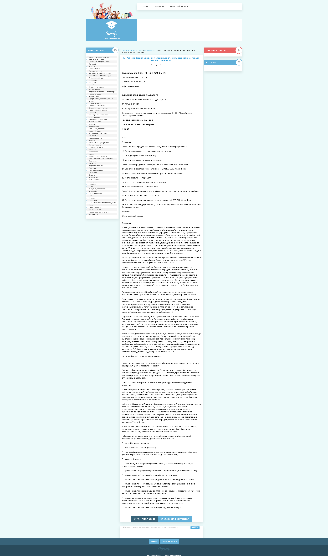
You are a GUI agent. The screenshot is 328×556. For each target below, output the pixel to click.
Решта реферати (96, 147)
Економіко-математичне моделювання (103, 202)
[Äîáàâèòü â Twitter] (173, 536)
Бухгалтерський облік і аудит (100, 75)
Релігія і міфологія (96, 170)
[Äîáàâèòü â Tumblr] (169, 536)
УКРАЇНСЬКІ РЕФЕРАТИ (111, 39)
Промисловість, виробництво (101, 159)
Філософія (93, 191)
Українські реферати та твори (132, 50)
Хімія (91, 196)
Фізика (91, 186)
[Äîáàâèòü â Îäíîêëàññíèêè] (130, 532)
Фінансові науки (95, 193)
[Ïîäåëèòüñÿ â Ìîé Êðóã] (126, 536)
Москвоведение (95, 138)
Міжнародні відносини (98, 133)
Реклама (92, 168)
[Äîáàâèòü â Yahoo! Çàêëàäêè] (180, 536)
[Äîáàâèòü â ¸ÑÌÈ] (192, 536)
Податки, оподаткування (99, 142)
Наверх (154, 542)
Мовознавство (95, 209)
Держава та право (96, 87)
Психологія (93, 161)
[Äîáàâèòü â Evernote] (169, 532)
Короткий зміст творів (98, 110)
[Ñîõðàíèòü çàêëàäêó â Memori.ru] (196, 532)
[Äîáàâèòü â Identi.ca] (180, 532)
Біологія (92, 66)
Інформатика (94, 96)
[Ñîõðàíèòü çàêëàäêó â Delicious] (153, 532)
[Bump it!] (157, 532)
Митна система (95, 179)
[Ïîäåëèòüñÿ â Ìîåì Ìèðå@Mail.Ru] (134, 532)
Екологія (92, 198)
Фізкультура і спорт (97, 189)
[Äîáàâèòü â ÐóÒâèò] (153, 536)
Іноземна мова (95, 94)
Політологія (93, 152)
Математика (94, 126)
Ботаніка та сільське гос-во (100, 73)
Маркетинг (93, 124)
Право (91, 154)
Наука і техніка (95, 145)
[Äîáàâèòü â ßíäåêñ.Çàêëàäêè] (184, 536)
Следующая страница (174, 518)
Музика (92, 140)
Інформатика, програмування (101, 98)
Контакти (93, 214)
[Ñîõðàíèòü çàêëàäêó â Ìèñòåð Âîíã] (199, 532)
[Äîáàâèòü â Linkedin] (188, 532)
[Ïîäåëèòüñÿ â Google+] (142, 532)
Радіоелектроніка (96, 165)
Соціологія (93, 175)
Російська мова (95, 122)
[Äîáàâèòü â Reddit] (149, 536)
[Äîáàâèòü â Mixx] (123, 536)
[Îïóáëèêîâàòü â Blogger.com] (146, 532)
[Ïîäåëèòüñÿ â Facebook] (126, 532)
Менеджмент (94, 135)
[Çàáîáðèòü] (149, 532)
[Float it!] (161, 532)
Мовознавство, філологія (99, 212)
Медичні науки (95, 131)
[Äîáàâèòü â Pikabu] (138, 536)
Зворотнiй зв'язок (179, 6)
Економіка (93, 200)
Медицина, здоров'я (97, 129)
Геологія (92, 85)
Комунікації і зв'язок (97, 105)
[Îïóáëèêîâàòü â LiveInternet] (192, 532)
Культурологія (94, 117)
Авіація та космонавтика (99, 57)
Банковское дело (150, 50)
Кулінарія (92, 112)
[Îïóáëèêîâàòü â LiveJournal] (138, 532)
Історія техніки (95, 103)
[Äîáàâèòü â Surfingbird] (161, 536)
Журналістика (94, 89)
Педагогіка (93, 149)
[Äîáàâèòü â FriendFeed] (173, 532)
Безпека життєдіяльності (99, 61)
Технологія (93, 182)
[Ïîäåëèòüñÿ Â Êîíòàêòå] (123, 532)
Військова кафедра (96, 78)
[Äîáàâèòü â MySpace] (130, 536)
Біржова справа (95, 71)
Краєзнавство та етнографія (100, 108)
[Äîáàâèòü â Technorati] (165, 536)
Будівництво (94, 177)
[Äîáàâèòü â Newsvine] (134, 536)
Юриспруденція (95, 207)
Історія (91, 101)
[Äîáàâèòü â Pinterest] (142, 536)
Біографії (92, 64)
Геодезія (92, 82)
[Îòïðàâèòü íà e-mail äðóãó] (199, 536)
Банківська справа (96, 59)
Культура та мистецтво (98, 115)
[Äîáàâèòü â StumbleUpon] (157, 536)
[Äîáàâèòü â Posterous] (146, 536)
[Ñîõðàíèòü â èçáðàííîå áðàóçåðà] (196, 536)
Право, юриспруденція (98, 156)
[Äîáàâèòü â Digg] (165, 532)
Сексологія (93, 172)
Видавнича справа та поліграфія (102, 92)
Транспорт (93, 184)
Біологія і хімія (94, 68)
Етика (91, 205)
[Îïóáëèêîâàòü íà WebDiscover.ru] (176, 536)
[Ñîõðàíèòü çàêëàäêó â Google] (176, 532)
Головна (145, 6)
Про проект (160, 6)
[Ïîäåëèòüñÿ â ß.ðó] (188, 536)
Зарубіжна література (98, 119)
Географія (93, 80)
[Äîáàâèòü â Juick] (184, 532)
